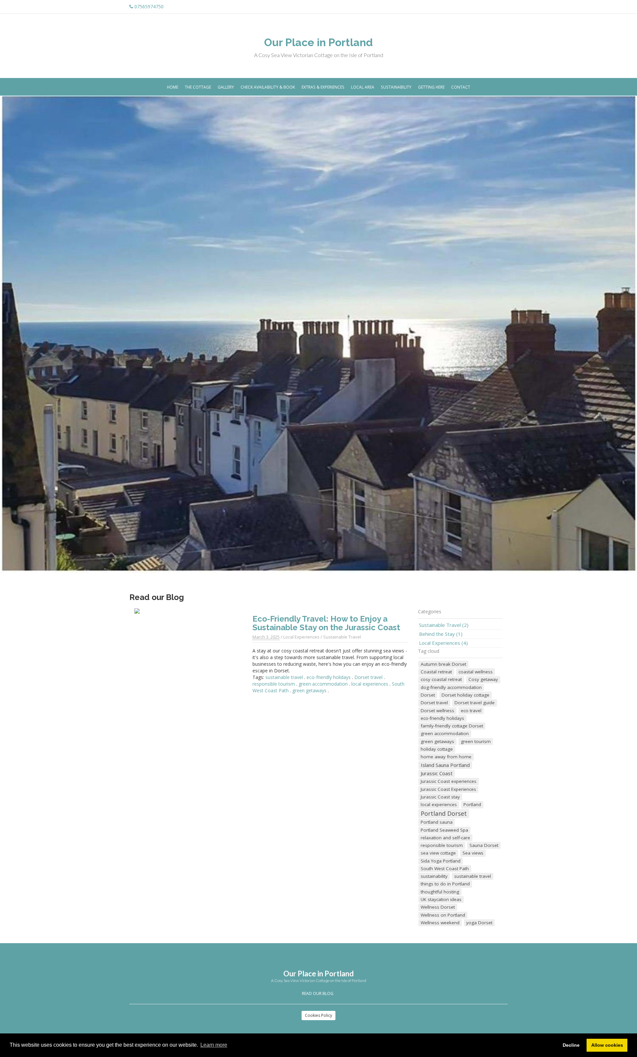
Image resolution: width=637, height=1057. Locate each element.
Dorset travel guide (475, 703)
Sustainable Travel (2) (443, 625)
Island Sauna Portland (445, 765)
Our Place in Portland (318, 42)
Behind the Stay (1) (440, 634)
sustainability (434, 876)
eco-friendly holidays (329, 677)
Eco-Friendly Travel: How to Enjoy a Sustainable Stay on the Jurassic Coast (326, 623)
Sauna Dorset (483, 845)
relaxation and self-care (445, 838)
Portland (472, 804)
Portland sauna (437, 822)
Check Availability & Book (268, 87)
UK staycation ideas (441, 899)
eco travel (471, 711)
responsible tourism (273, 684)
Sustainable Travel (342, 637)
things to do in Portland (445, 884)
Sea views (472, 853)
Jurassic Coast (437, 773)
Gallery (226, 87)
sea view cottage (438, 853)
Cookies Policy (318, 1015)
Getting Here (431, 87)
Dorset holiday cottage (465, 695)
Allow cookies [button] (607, 1045)
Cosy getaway (483, 679)
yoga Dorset (479, 923)
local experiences (369, 684)
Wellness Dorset (438, 907)
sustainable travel (284, 677)
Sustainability (396, 87)
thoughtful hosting (440, 892)
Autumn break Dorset (443, 664)
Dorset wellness (437, 711)
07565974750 (149, 6)
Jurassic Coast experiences (448, 781)
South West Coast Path (445, 868)
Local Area (362, 87)
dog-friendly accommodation (451, 687)
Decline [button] (571, 1045)
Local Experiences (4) (443, 643)
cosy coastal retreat (441, 679)
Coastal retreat (436, 672)
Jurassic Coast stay (440, 797)
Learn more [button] (213, 1045)
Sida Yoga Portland (440, 861)
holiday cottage (437, 749)
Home (172, 87)
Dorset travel (368, 677)
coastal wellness (476, 672)
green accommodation (323, 684)
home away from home (446, 757)
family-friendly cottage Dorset (452, 726)
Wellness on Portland (443, 915)
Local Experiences (301, 637)
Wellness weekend (440, 923)
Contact (460, 87)
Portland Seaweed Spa (444, 830)
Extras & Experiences (323, 87)
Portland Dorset (444, 813)
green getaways (309, 690)
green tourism (476, 741)
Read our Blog (317, 993)
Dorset (428, 695)
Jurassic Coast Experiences (448, 789)
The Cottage (198, 87)
